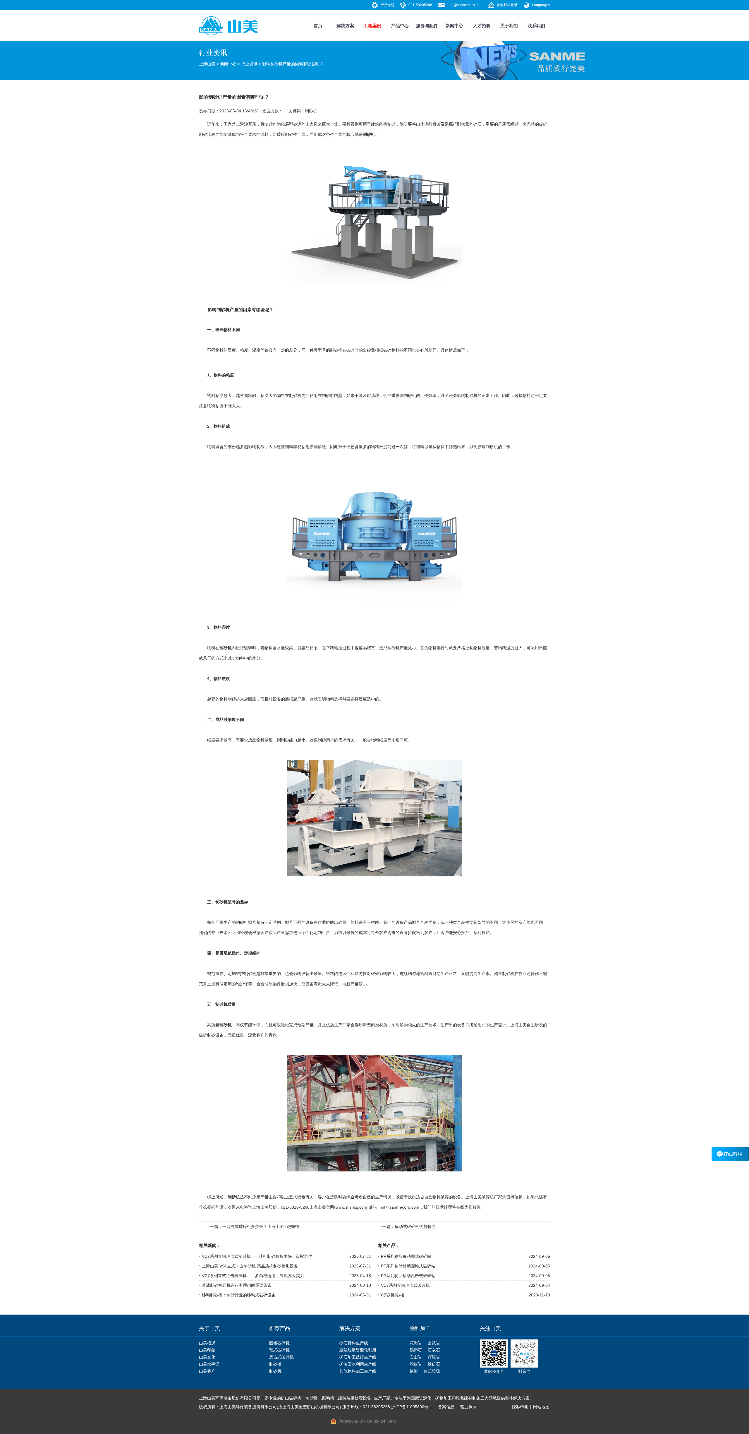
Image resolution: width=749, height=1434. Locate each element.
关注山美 (490, 1328)
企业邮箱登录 (507, 5)
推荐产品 (279, 1328)
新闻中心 (454, 25)
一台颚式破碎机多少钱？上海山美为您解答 (261, 1226)
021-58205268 (420, 5)
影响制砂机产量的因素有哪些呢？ (293, 63)
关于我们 (509, 25)
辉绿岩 (434, 1357)
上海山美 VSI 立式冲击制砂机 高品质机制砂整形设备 (250, 1266)
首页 (318, 25)
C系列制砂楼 (392, 1295)
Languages (541, 5)
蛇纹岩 (416, 1364)
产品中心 (400, 25)
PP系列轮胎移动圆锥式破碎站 (408, 1266)
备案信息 (446, 1406)
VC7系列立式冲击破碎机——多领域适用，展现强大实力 (253, 1275)
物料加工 (420, 1328)
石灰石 (434, 1350)
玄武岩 (434, 1343)
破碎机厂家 (492, 1197)
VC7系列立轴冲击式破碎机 (405, 1285)
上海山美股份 (264, 1207)
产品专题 (387, 5)
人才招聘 (482, 25)
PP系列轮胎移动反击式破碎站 (408, 1275)
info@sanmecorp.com (465, 5)
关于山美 (209, 1328)
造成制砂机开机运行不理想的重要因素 (237, 1285)
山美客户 (207, 1371)
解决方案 (345, 25)
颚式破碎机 (279, 1350)
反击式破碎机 (281, 1357)
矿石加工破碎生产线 (357, 1357)
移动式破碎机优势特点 (415, 1226)
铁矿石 (434, 1364)
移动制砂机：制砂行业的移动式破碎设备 (239, 1295)
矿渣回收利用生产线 (357, 1364)
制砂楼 (275, 1364)
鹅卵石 (416, 1350)
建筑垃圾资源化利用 (357, 1350)
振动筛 (328, 1398)
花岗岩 (416, 1343)
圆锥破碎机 (279, 1343)
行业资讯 (249, 63)
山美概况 (207, 1343)
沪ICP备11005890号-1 (411, 1406)
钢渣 (414, 1371)
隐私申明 (520, 1406)
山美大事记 (209, 1364)
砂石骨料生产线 (353, 1343)
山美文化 (207, 1357)
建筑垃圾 (432, 1371)
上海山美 (207, 63)
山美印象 (207, 1350)
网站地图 (541, 1406)
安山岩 (416, 1357)
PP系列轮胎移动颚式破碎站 (406, 1256)
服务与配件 (427, 25)
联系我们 (536, 25)
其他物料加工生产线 (357, 1371)
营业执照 (468, 1406)
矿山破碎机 (291, 1398)
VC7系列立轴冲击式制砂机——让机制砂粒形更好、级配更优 (257, 1256)
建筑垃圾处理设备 (354, 1398)
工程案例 (372, 25)
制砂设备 (215, 1035)
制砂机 (311, 111)
